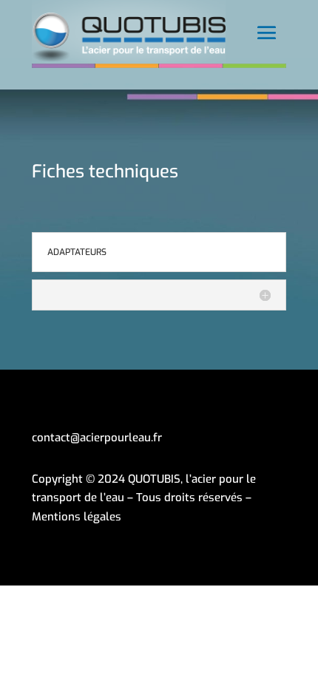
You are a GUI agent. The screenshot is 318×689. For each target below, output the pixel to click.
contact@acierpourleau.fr (97, 437)
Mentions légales (76, 516)
